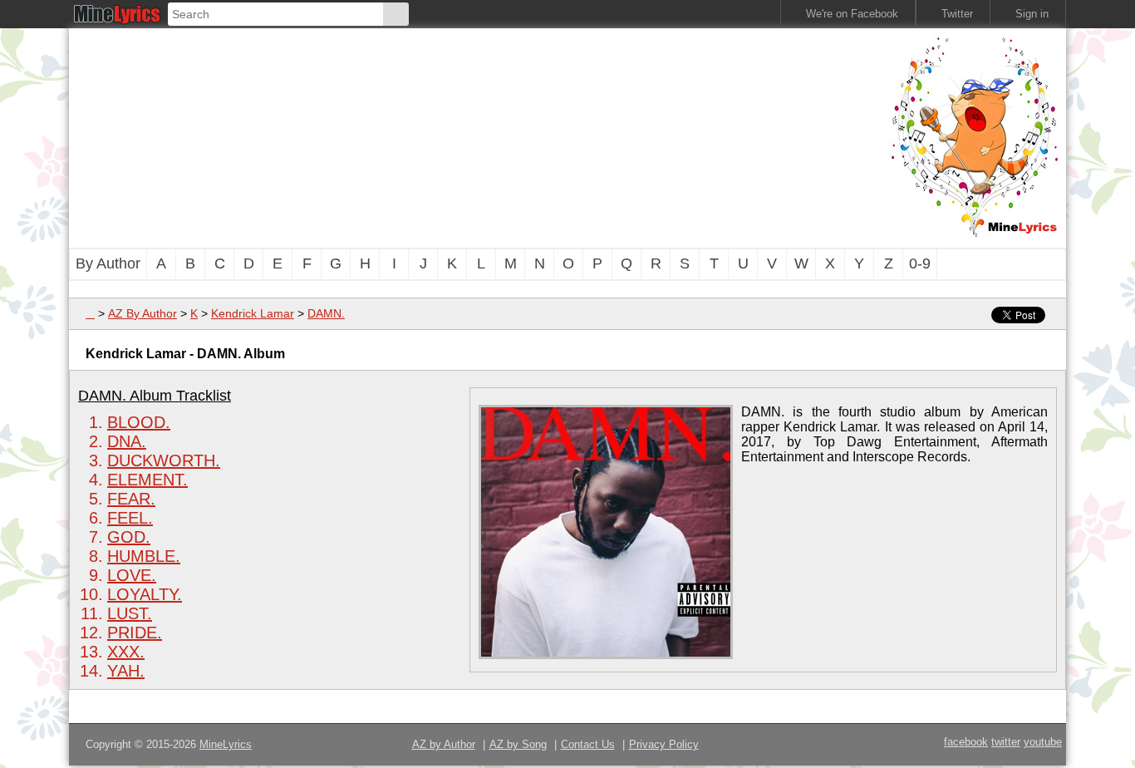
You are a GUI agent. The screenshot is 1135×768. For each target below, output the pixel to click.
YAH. (126, 671)
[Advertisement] (476, 136)
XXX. (126, 651)
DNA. (126, 441)
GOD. (128, 537)
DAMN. (326, 313)
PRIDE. (134, 632)
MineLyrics (225, 744)
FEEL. (130, 518)
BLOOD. (138, 422)
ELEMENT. (147, 479)
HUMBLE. (143, 556)
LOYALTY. (144, 594)
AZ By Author (142, 313)
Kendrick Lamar (252, 313)
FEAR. (131, 499)
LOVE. (131, 575)
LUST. (129, 613)
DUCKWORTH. (163, 460)
